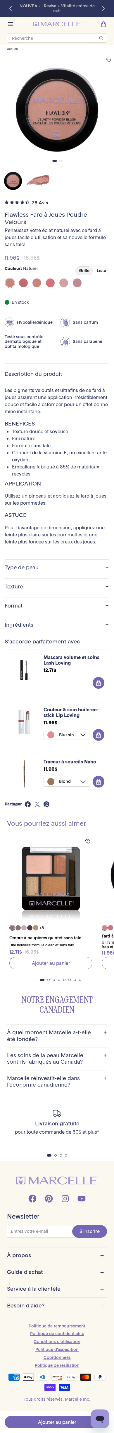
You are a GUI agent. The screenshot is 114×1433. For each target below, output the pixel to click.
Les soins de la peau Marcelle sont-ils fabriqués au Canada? (57, 1058)
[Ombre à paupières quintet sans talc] (51, 878)
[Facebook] (32, 1198)
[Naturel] (10, 283)
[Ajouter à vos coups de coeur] (108, 59)
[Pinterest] (48, 1198)
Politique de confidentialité (57, 1333)
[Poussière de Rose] (64, 283)
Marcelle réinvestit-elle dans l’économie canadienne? (57, 1081)
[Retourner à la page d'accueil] (57, 1181)
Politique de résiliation (57, 1365)
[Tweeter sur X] (37, 804)
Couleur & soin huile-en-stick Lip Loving (71, 712)
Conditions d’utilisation (57, 1341)
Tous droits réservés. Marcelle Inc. (57, 1399)
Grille (84, 270)
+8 (41, 927)
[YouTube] (81, 1198)
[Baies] (23, 283)
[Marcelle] (57, 24)
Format (57, 606)
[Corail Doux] (37, 283)
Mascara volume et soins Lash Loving (71, 660)
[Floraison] (77, 283)
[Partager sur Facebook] (27, 804)
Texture (57, 586)
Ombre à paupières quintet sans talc (45, 937)
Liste (101, 270)
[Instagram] (65, 1198)
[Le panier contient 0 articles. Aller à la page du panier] (103, 24)
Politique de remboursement (57, 1326)
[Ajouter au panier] (98, 683)
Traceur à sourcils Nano (70, 762)
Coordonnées (57, 1357)
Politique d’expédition (57, 1349)
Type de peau (57, 567)
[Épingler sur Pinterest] (46, 804)
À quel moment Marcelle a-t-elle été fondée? (57, 1035)
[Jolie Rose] (50, 283)
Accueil (12, 49)
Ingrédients (57, 625)
